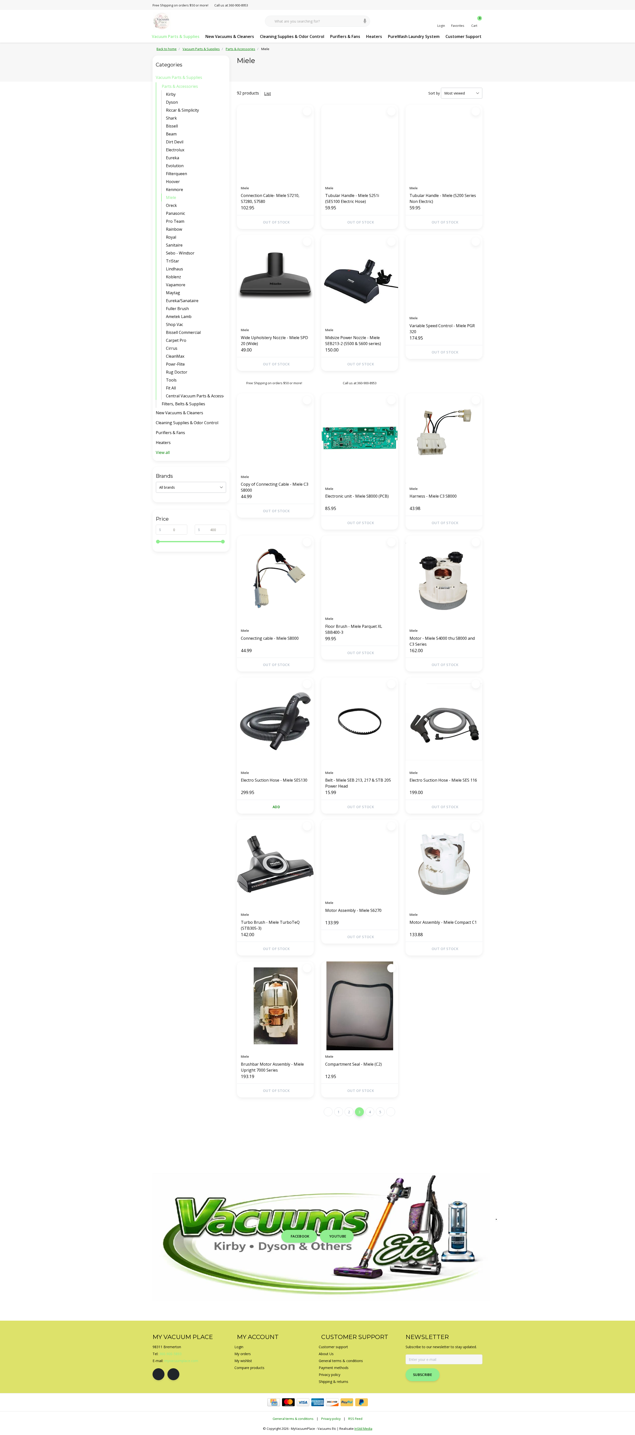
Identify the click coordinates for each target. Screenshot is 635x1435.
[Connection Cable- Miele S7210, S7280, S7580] (275, 143)
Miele (171, 197)
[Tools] (225, 380)
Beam (171, 134)
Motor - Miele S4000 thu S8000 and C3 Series (442, 641)
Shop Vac (174, 324)
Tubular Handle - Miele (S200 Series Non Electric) (443, 198)
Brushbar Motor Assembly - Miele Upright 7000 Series (272, 1067)
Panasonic (175, 213)
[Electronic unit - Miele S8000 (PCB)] (359, 437)
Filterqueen (176, 173)
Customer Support (463, 36)
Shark (171, 118)
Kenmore (174, 189)
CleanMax (175, 356)
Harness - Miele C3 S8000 (433, 496)
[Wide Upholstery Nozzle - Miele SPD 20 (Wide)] (275, 279)
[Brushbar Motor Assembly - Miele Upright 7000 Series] (275, 1005)
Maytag (173, 292)
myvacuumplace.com (181, 1360)
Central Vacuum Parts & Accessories (195, 396)
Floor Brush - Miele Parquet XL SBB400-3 (353, 629)
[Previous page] (328, 1111)
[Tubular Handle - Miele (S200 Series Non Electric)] (444, 143)
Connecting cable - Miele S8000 (270, 638)
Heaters (374, 36)
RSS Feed (355, 1418)
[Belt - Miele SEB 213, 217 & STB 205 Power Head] (359, 721)
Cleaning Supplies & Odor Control (292, 36)
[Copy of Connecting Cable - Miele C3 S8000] (275, 431)
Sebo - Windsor (180, 253)
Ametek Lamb (178, 316)
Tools (171, 380)
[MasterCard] (288, 1402)
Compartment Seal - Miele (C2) (353, 1064)
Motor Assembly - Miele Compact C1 (443, 922)
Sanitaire (174, 245)
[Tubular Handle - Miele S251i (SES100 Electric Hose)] (359, 143)
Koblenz (173, 277)
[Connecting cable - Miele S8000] (275, 580)
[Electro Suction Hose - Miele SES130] (275, 721)
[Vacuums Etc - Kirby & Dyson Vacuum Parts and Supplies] (162, 21)
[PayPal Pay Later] (361, 1402)
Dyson (172, 102)
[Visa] (303, 1402)
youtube (337, 1236)
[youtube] (173, 1374)
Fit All (171, 388)
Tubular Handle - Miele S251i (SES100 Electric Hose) (352, 198)
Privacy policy (331, 1418)
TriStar (172, 261)
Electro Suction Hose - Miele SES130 (274, 780)
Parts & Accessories (180, 86)
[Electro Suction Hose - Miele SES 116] (444, 721)
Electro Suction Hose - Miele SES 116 (443, 780)
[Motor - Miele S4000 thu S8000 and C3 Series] (444, 580)
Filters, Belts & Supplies (183, 404)
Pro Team (175, 221)
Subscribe (422, 1374)
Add (276, 806)
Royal (171, 237)
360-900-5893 (170, 1353)
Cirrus (171, 348)
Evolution (175, 165)
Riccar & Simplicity (182, 110)
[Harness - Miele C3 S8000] (444, 437)
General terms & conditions (293, 1418)
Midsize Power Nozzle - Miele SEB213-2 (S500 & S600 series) (353, 340)
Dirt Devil (174, 142)
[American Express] (317, 1402)
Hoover (173, 181)
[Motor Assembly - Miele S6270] (359, 858)
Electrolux (175, 150)
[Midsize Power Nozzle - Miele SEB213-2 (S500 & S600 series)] (359, 279)
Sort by (434, 93)
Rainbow (174, 229)
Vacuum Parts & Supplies (175, 36)
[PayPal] (347, 1402)
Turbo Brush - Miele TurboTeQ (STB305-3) (270, 925)
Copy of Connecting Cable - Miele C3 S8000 (274, 487)
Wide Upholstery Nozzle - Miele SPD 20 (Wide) (274, 340)
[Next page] (390, 1111)
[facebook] (158, 1374)
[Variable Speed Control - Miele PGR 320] (444, 273)
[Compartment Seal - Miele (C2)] (359, 1005)
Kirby (171, 94)
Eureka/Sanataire (182, 300)
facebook (300, 1236)
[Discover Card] (332, 1402)
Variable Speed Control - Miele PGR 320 (442, 328)
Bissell (172, 126)
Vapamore (175, 284)
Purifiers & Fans (345, 36)
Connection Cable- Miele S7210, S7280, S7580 (270, 198)
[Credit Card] (273, 1402)
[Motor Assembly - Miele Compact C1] (444, 864)
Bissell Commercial (183, 332)
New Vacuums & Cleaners (229, 36)
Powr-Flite (175, 364)
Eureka (172, 157)
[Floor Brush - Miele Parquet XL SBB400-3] (359, 574)
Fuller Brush (177, 308)
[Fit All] (225, 388)
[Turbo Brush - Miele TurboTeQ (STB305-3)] (275, 864)
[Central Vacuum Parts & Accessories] (225, 396)
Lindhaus (174, 269)
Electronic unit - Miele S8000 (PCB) (357, 496)
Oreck (171, 205)
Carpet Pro (176, 340)
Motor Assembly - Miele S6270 (353, 910)
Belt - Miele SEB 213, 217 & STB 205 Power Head (358, 783)
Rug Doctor (176, 372)
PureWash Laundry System (414, 36)
